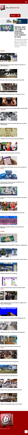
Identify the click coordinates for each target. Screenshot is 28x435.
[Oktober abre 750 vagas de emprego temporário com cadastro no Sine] (7, 28)
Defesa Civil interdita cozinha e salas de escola (10, 346)
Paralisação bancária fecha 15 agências (8, 273)
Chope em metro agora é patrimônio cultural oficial (11, 389)
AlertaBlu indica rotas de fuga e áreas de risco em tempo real (13, 167)
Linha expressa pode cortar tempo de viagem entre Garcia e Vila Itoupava (13, 303)
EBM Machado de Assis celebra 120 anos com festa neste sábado (13, 124)
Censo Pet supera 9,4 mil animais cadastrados (10, 153)
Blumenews (9, 8)
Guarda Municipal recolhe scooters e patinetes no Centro (12, 94)
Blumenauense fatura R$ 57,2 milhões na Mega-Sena (13, 245)
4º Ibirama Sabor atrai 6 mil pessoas (9, 361)
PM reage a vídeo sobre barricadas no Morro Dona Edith (12, 80)
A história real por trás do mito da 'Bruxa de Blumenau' (12, 138)
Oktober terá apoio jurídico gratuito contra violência (11, 404)
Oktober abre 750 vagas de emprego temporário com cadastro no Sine (20, 32)
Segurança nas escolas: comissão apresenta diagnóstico (12, 332)
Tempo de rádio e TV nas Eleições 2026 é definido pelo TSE (12, 318)
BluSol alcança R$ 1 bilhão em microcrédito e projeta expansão (13, 259)
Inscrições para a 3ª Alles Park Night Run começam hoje (12, 212)
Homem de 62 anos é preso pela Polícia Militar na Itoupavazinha (13, 108)
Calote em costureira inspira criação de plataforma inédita (12, 287)
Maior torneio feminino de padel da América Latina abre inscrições (12, 227)
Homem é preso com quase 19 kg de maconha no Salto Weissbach (12, 65)
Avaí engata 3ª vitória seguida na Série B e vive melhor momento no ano (12, 183)
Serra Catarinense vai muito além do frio (9, 375)
